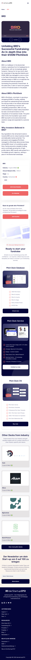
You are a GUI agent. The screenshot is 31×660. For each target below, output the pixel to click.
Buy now (15, 424)
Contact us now (15, 367)
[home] (8, 3)
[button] (28, 3)
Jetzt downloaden (15, 187)
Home (3, 9)
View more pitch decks (15, 547)
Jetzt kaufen (15, 216)
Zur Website (15, 193)
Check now (15, 311)
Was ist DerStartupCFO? (8, 649)
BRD (8, 9)
